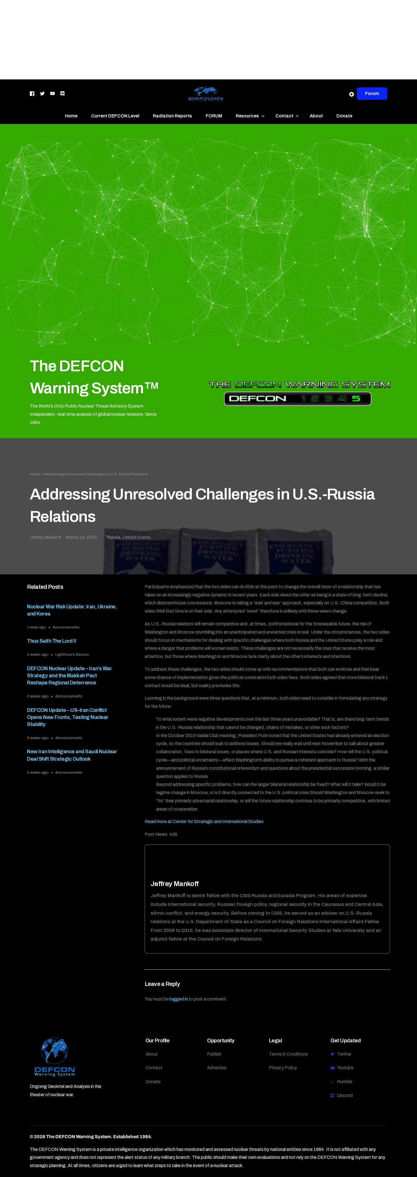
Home (35, 474)
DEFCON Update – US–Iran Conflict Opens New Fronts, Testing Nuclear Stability (67, 717)
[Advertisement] (170, 39)
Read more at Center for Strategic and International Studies (204, 821)
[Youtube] (52, 93)
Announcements (66, 627)
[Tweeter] (42, 93)
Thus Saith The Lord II (51, 641)
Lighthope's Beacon (72, 655)
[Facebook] (32, 93)
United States (137, 537)
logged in (179, 999)
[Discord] (62, 93)
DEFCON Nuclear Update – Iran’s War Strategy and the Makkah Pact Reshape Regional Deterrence (69, 675)
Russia (113, 537)
